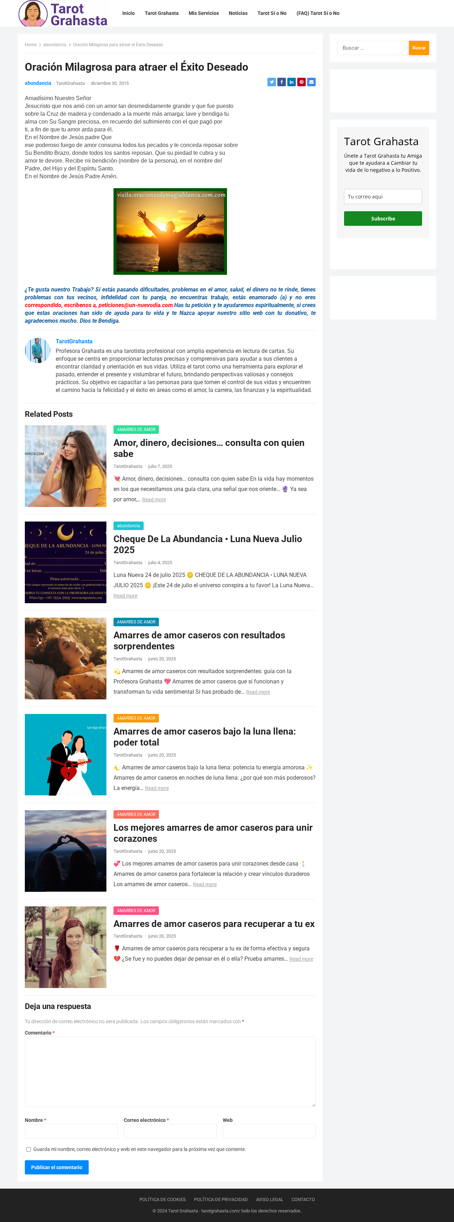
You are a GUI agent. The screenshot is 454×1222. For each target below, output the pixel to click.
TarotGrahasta (70, 83)
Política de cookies (162, 1199)
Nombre (35, 1120)
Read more (154, 499)
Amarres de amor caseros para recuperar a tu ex (214, 923)
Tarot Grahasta (183, 1210)
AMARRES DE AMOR (136, 429)
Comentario (40, 1033)
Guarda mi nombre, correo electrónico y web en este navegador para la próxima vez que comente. (139, 1149)
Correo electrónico (146, 1120)
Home (31, 44)
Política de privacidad (221, 1199)
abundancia (54, 44)
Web (228, 1120)
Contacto (303, 1199)
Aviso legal (269, 1199)
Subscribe (383, 218)
